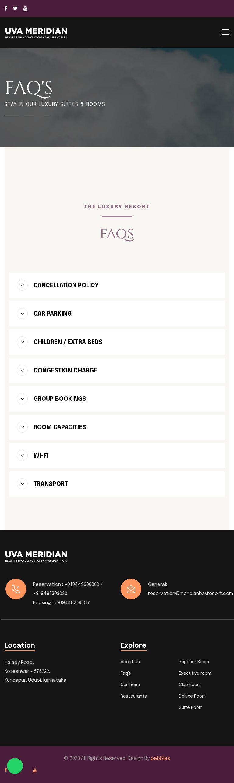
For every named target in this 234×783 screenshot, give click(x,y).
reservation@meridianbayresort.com (190, 593)
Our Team (130, 685)
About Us (130, 662)
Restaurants (134, 696)
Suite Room (191, 708)
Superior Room (194, 662)
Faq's (126, 673)
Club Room (190, 685)
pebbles (160, 758)
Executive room (195, 673)
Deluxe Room (192, 696)
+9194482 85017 (72, 602)
